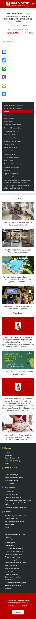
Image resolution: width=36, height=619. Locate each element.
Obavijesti (8, 455)
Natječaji (24, 25)
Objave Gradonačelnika (12, 458)
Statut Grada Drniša (11, 480)
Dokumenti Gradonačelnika (12, 125)
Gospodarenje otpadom (11, 157)
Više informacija (21, 605)
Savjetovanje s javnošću (11, 167)
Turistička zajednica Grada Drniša (16, 516)
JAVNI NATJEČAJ (13, 33)
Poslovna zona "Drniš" (12, 494)
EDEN (7, 527)
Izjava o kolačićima (10, 177)
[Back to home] (18, 4)
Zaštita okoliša (8, 160)
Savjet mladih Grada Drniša (14, 478)
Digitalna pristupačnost (11, 174)
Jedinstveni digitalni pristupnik (13, 105)
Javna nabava (8, 121)
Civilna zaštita (8, 151)
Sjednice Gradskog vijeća (11, 131)
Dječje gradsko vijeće (12, 475)
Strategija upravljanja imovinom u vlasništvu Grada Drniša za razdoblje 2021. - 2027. (17, 181)
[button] (33, 4)
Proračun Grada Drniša (11, 134)
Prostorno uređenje (10, 144)
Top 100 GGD (9, 524)
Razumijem (18, 612)
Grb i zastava (9, 483)
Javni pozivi (7, 115)
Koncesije (7, 170)
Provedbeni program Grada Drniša (16, 508)
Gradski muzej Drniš (11, 519)
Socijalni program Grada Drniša (13, 141)
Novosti (7, 452)
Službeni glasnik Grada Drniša (13, 108)
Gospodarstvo (9, 491)
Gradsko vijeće (10, 472)
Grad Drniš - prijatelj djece (13, 461)
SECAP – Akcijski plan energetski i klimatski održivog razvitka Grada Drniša (17, 187)
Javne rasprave (9, 118)
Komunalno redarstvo (11, 147)
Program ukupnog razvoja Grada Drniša (18, 500)
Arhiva (7, 464)
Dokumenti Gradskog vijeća (12, 128)
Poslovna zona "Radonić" (13, 497)
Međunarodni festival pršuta (14, 521)
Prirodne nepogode (10, 154)
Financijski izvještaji (10, 138)
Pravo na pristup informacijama (14, 164)
